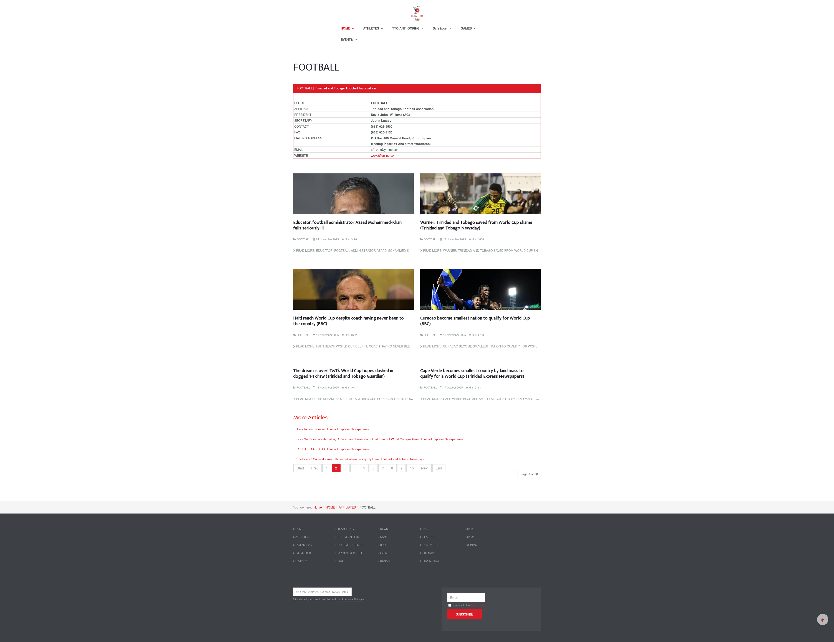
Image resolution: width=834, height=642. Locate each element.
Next (424, 468)
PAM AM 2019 (303, 545)
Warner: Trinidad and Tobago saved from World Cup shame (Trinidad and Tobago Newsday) (476, 225)
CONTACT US (430, 545)
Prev (314, 468)
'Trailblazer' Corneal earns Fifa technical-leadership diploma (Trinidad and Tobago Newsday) (360, 459)
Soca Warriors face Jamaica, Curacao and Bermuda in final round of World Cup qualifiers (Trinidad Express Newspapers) (379, 439)
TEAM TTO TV (346, 528)
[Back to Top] (822, 619)
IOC (340, 561)
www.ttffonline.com (383, 155)
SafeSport (440, 28)
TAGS (425, 528)
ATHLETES (371, 28)
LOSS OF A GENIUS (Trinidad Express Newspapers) (332, 449)
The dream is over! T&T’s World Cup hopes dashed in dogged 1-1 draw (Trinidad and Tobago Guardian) (343, 373)
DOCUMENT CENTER (351, 545)
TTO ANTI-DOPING (406, 28)
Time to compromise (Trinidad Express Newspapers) (332, 429)
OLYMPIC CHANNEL (350, 553)
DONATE (385, 561)
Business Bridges (352, 599)
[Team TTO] (417, 11)
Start (300, 468)
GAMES (467, 28)
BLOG (383, 545)
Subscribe (471, 545)
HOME (346, 28)
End (439, 468)
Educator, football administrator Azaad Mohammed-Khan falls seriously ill (347, 225)
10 (412, 468)
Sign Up (469, 536)
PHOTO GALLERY (348, 536)
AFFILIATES (347, 507)
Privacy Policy (430, 561)
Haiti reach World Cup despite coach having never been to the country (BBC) (348, 321)
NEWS (384, 528)
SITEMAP (428, 553)
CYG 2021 (301, 561)
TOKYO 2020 (303, 553)
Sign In (469, 528)
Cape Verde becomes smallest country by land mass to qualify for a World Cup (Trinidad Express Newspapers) (472, 373)
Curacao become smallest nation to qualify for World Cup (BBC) (475, 321)
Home (318, 507)
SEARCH (428, 536)
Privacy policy (478, 605)
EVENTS (347, 39)
